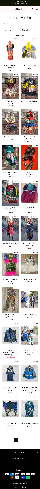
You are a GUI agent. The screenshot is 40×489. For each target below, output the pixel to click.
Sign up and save (20, 458)
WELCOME (20, 465)
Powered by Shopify (20, 487)
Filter (9, 30)
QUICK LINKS (20, 452)
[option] (20, 3)
